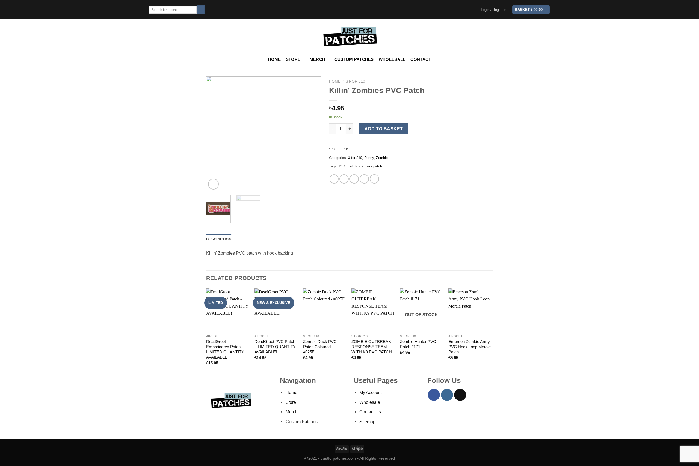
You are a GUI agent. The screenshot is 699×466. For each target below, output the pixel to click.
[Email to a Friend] (354, 179)
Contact (420, 59)
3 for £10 (355, 81)
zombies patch (370, 166)
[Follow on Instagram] (447, 395)
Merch (317, 59)
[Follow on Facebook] (434, 395)
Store (293, 59)
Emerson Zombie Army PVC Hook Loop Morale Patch (469, 346)
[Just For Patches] (349, 36)
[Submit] (201, 9)
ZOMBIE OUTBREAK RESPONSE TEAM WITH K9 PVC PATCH (371, 346)
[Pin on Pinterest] (364, 179)
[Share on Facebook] (334, 179)
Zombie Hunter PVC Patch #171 (418, 344)
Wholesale (392, 59)
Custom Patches (354, 59)
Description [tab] (218, 239)
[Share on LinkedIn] (374, 179)
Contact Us (370, 411)
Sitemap (367, 421)
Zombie (382, 158)
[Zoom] (213, 184)
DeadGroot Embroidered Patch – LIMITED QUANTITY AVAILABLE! (225, 349)
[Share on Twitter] (344, 179)
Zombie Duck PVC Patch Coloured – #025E (320, 346)
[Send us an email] (460, 395)
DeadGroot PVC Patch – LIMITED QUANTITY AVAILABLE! (275, 346)
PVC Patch (348, 166)
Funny (369, 158)
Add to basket (384, 128)
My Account (370, 392)
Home (274, 59)
